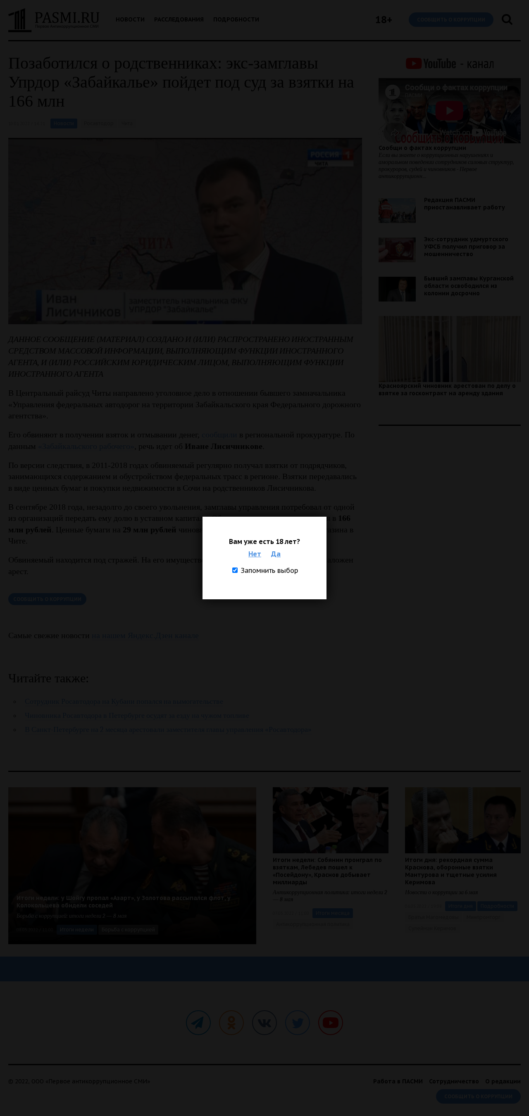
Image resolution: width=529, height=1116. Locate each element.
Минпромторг (483, 917)
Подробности (236, 19)
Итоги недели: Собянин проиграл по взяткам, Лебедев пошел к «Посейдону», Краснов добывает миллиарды (327, 871)
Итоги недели (77, 929)
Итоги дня (460, 906)
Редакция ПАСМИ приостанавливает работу (464, 203)
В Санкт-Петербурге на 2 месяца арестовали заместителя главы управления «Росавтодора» (168, 729)
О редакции (503, 1081)
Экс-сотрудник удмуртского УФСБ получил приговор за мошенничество (466, 246)
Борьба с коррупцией (128, 929)
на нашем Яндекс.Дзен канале (145, 635)
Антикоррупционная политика (313, 924)
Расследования (179, 19)
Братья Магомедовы (433, 917)
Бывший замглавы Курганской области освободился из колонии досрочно (469, 286)
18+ (383, 19)
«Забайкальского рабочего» (86, 446)
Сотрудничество (454, 1081)
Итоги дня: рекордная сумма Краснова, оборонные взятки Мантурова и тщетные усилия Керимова (451, 871)
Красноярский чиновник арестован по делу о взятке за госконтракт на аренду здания (447, 389)
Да (276, 554)
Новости (130, 19)
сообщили (219, 434)
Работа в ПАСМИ (398, 1081)
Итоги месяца (333, 913)
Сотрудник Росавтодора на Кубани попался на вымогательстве (124, 701)
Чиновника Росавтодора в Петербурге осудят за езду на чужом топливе (137, 715)
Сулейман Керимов (432, 928)
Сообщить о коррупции (451, 20)
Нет (254, 554)
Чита (127, 123)
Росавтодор (99, 123)
